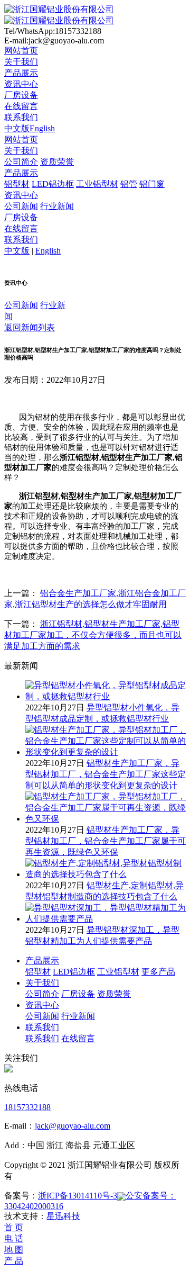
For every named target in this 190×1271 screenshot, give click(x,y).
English (42, 128)
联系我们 (21, 117)
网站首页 (21, 50)
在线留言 (21, 106)
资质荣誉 (57, 161)
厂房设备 (21, 95)
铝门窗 (152, 183)
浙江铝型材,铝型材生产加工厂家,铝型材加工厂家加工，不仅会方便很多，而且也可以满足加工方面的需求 (93, 635)
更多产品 (158, 971)
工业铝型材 (97, 183)
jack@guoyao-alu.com (72, 1125)
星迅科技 (63, 1216)
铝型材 (17, 183)
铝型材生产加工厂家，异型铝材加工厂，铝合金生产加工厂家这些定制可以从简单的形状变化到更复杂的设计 (105, 774)
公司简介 (21, 161)
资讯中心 (21, 83)
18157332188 (27, 1107)
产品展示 (21, 72)
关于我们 (21, 61)
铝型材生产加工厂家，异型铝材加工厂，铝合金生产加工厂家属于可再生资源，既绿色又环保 (105, 841)
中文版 (17, 128)
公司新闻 (21, 206)
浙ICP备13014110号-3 (77, 1195)
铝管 (128, 183)
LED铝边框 (53, 183)
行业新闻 (57, 206)
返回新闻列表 (29, 327)
